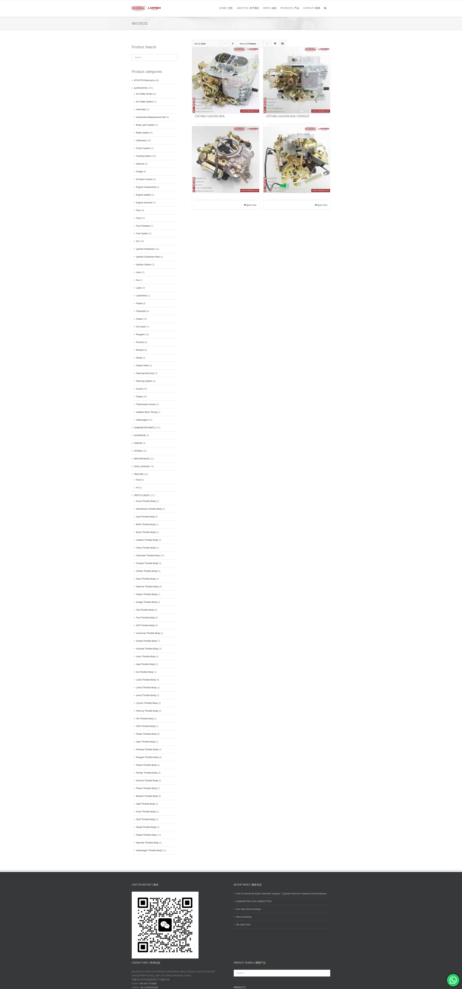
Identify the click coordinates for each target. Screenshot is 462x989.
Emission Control (144, 179)
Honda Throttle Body (146, 640)
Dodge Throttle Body (146, 602)
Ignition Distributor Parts (148, 256)
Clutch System (143, 148)
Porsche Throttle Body (147, 780)
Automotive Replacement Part (151, 117)
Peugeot (140, 334)
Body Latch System (145, 124)
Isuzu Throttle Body (145, 656)
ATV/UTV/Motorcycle (144, 80)
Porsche (140, 342)
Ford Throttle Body (145, 617)
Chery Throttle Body (146, 547)
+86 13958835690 (149, 987)
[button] (325, 7)
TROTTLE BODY (141, 495)
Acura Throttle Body (146, 501)
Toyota (139, 396)
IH (137, 487)
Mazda (139, 303)
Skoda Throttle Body (146, 827)
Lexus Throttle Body (146, 695)
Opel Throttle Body (145, 741)
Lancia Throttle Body (146, 687)
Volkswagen (142, 419)
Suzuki (139, 388)
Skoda (139, 357)
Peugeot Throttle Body (147, 757)
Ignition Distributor (145, 249)
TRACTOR (138, 474)
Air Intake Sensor (144, 93)
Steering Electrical (145, 373)
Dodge (139, 171)
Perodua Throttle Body (147, 749)
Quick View (251, 205)
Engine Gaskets (143, 194)
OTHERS (138, 450)
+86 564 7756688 (148, 983)
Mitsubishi (141, 311)
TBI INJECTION (243, 924)
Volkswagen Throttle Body (149, 850)
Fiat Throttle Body (145, 609)
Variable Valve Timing (146, 412)
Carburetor (141, 140)
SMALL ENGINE (141, 466)
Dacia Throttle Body (146, 578)
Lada (138, 287)
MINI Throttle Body (145, 726)
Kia (137, 280)
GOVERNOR (140, 435)
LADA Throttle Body (146, 679)
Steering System (144, 381)
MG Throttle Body (144, 718)
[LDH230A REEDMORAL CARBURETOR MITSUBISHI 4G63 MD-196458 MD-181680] (296, 159)
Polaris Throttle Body (146, 764)
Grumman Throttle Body (148, 633)
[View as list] (282, 43)
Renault (140, 349)
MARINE (138, 443)
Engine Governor (144, 202)
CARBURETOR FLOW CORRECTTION (254, 901)
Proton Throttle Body (146, 788)
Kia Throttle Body (144, 671)
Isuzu (138, 272)
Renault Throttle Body (147, 796)
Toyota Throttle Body (146, 834)
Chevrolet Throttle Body (148, 555)
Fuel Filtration (143, 225)
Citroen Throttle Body (146, 571)
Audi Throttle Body (145, 516)
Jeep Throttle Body (145, 664)
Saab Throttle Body (145, 803)
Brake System (142, 132)
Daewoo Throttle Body (147, 586)
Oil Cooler (141, 326)
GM (137, 241)
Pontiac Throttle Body (146, 772)
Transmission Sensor (146, 404)
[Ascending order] (232, 43)
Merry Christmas (243, 916)
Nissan (139, 318)
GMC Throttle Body (145, 625)
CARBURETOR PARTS (144, 427)
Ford (138, 218)
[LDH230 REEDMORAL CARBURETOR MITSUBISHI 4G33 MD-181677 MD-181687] (225, 159)
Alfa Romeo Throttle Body (149, 508)
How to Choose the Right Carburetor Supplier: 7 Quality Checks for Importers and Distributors (281, 893)
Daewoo (140, 163)
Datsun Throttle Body (146, 594)
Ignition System (143, 264)
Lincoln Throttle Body (147, 703)
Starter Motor (142, 365)
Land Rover (141, 295)
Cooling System (143, 155)
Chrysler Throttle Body (147, 563)
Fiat (138, 210)
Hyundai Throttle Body (147, 648)
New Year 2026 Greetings (248, 909)
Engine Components (146, 187)
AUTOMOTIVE (140, 88)
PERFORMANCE (142, 458)
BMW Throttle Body (145, 524)
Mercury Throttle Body (147, 710)
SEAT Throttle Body (145, 819)
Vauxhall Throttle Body (147, 842)
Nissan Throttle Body (146, 733)
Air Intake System (144, 101)
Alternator (141, 109)
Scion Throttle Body (146, 811)
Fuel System (142, 233)
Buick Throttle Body (146, 532)
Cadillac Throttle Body (147, 539)
